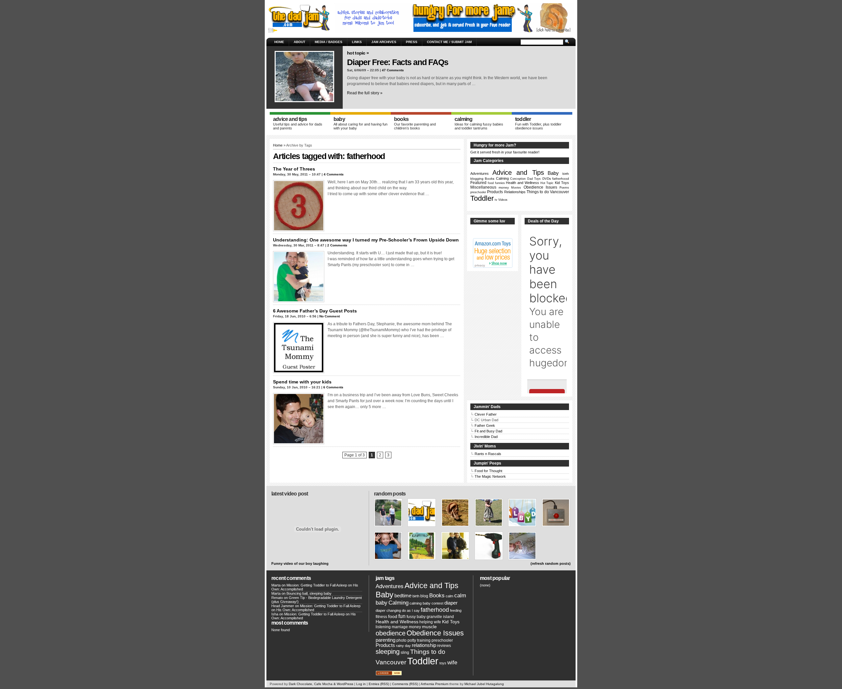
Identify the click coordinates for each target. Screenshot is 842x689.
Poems (564, 187)
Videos (503, 199)
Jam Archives (383, 42)
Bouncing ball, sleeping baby (309, 593)
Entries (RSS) (379, 684)
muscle (429, 626)
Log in (361, 684)
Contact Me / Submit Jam (449, 42)
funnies (500, 183)
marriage (400, 627)
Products (495, 192)
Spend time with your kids (302, 381)
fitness (381, 616)
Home (279, 42)
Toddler (482, 198)
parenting (385, 640)
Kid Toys (562, 183)
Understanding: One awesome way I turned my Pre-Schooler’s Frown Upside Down (366, 239)
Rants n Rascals (488, 454)
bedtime (402, 595)
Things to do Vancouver (548, 192)
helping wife (430, 622)
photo (401, 640)
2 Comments (337, 245)
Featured (478, 182)
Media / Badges (328, 42)
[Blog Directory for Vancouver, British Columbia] (389, 674)
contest (437, 603)
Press (411, 42)
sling (405, 652)
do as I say (411, 610)
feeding (455, 610)
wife (452, 662)
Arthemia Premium (434, 684)
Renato (277, 598)
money (504, 187)
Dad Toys (534, 178)
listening (383, 627)
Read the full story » (365, 93)
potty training (419, 640)
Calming (502, 178)
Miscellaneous (483, 187)
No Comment (329, 316)
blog (424, 596)
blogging (476, 178)
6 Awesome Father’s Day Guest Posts (315, 310)
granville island (440, 616)
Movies (516, 187)
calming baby (420, 603)
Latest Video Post (289, 493)
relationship (424, 645)
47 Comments (393, 70)
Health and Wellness (522, 183)
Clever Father (486, 414)
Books (489, 178)
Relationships (515, 192)
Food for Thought (488, 471)
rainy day (403, 646)
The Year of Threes (294, 169)
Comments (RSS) (405, 684)
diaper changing (388, 610)
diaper (451, 603)
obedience (391, 633)
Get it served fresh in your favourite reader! (504, 152)
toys (442, 663)
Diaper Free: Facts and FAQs (397, 62)
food (491, 183)
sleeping (388, 651)
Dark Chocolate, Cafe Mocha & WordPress (321, 684)
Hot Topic (547, 183)
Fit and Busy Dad (488, 431)
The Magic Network (490, 476)
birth (565, 173)
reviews (444, 645)
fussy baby (416, 616)
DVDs (546, 178)
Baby (553, 173)
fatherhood (560, 178)
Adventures (479, 173)
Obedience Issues (540, 187)
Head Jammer (282, 606)
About (299, 42)
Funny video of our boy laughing (300, 563)
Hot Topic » (358, 53)
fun (402, 616)
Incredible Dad (486, 437)
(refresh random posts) (551, 563)
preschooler (478, 192)
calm (449, 596)
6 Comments (333, 387)
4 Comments (334, 174)
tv (496, 199)
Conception (518, 178)
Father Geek (485, 425)
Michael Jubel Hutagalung (484, 684)
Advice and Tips (518, 172)
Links (357, 42)
